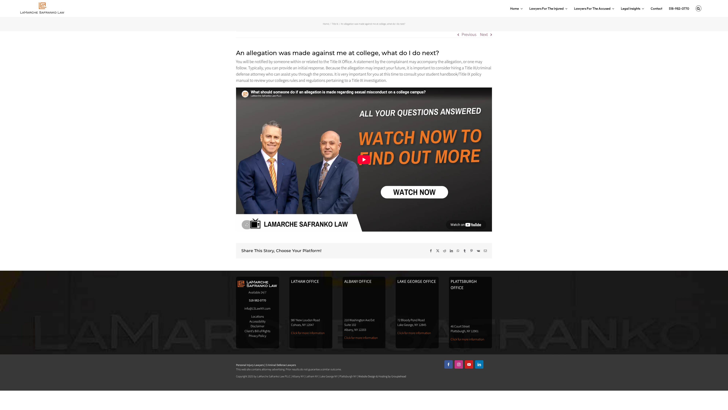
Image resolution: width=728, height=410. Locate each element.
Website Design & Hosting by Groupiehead (382, 376)
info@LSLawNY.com (257, 308)
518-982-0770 (257, 300)
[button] (698, 8)
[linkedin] (479, 364)
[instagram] (459, 364)
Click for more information (308, 333)
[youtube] (469, 364)
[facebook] (448, 364)
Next (484, 35)
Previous (469, 35)
